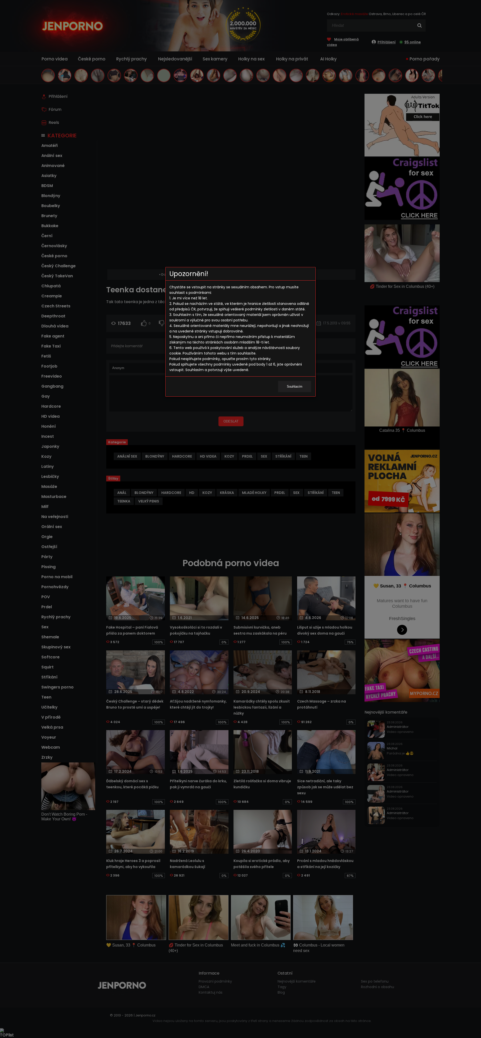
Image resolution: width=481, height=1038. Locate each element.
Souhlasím (294, 386)
